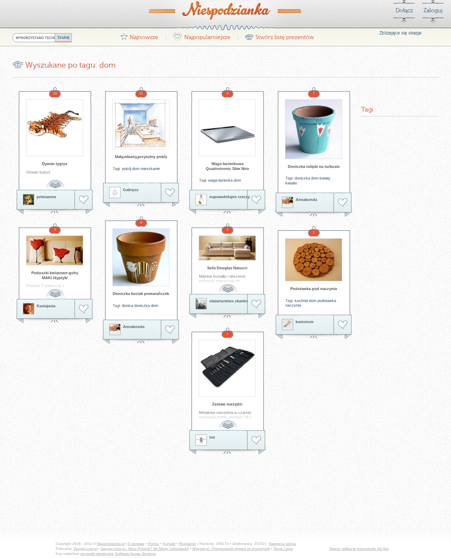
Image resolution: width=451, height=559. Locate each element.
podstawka (326, 301)
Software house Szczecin (135, 553)
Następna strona (282, 544)
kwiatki (291, 183)
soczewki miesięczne (97, 553)
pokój (126, 169)
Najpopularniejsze (201, 35)
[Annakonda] (287, 202)
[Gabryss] (115, 192)
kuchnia (301, 301)
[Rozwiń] (56, 181)
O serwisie (136, 544)
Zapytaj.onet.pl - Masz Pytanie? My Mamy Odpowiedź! (145, 549)
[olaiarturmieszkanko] (201, 303)
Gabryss (130, 190)
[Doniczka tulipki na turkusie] (313, 129)
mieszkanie (150, 169)
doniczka (302, 178)
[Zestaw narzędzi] (227, 368)
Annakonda (306, 199)
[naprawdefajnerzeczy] (201, 199)
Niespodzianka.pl (111, 544)
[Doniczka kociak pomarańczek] (140, 257)
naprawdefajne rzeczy (229, 197)
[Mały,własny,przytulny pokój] (140, 124)
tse (212, 437)
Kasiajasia (46, 306)
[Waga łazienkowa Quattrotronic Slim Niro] (227, 127)
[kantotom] (287, 324)
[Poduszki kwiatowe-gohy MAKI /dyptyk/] (54, 250)
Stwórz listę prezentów (279, 35)
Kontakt (169, 544)
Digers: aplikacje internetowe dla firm (359, 549)
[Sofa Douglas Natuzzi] (227, 247)
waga (212, 180)
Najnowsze (139, 35)
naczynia (293, 305)
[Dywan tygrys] (54, 127)
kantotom (305, 322)
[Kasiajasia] (28, 308)
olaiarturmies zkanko (228, 301)
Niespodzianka (225, 10)
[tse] (201, 440)
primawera (46, 197)
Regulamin (187, 544)
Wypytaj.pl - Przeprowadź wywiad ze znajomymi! (231, 549)
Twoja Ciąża (283, 549)
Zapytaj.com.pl (85, 549)
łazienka (225, 180)
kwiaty (325, 178)
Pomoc (153, 544)
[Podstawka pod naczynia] (313, 259)
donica (127, 305)
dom (136, 169)
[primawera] (28, 199)
